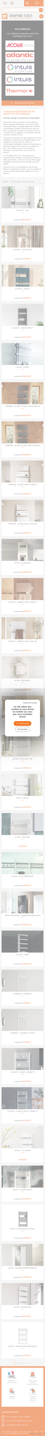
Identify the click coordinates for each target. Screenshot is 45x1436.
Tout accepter (24, 723)
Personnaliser (22, 729)
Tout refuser (19, 703)
